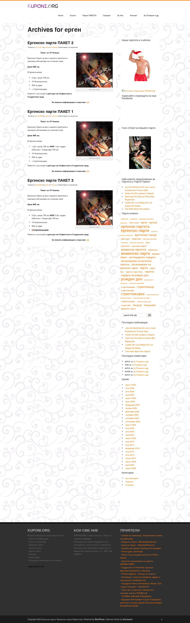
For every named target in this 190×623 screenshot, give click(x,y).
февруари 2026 (132, 404)
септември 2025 (132, 421)
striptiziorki (133, 219)
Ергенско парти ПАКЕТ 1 (50, 111)
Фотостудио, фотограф (132, 551)
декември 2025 (132, 411)
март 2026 (130, 401)
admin (47, 47)
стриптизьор (145, 287)
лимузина (136, 238)
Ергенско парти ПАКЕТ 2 (50, 42)
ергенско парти (135, 230)
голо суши (134, 222)
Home (60, 15)
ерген (144, 222)
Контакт (133, 15)
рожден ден (131, 278)
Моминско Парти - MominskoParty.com (139, 541)
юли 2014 (129, 444)
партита (149, 271)
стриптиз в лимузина (136, 283)
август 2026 (130, 384)
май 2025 (129, 434)
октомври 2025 (132, 418)
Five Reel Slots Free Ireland (137, 208)
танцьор (137, 305)
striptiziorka (124, 219)
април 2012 (130, 458)
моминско (152, 249)
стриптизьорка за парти (141, 298)
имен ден (125, 238)
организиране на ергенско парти (135, 266)
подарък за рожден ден (134, 275)
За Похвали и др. (151, 15)
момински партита (133, 249)
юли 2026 (129, 388)
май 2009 (129, 464)
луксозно (125, 245)
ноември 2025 (131, 414)
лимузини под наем (137, 243)
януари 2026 (131, 408)
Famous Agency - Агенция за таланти (139, 573)
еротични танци (146, 235)
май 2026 (129, 394)
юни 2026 (129, 391)
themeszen (128, 619)
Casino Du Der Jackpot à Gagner (139, 193)
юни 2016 (129, 441)
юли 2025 (129, 428)
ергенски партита (135, 226)
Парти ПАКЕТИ (89, 15)
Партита (54, 185)
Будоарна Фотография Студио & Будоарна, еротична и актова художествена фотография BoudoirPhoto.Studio (141, 602)
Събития (54, 47)
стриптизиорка (128, 286)
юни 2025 (129, 431)
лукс (147, 242)
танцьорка (150, 305)
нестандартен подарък (142, 257)
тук (87, 102)
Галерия (106, 15)
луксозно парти (139, 245)
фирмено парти (128, 308)
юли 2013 (129, 451)
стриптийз (126, 305)
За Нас (120, 15)
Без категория (131, 478)
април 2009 (130, 468)
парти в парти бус (134, 271)
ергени (153, 222)
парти (144, 268)
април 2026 (130, 398)
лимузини (124, 243)
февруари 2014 (132, 448)
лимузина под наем (150, 239)
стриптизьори (127, 290)
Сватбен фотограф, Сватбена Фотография (141, 548)
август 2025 (130, 424)
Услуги (73, 15)
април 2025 (130, 438)
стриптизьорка (133, 293)
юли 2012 (129, 454)
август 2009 (130, 461)
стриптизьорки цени (144, 302)
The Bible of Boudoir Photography (136, 596)
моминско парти (135, 253)
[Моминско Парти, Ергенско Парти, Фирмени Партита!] (43, 10)
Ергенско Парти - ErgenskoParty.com (138, 545)
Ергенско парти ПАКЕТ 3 (50, 180)
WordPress (99, 619)
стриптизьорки (128, 301)
